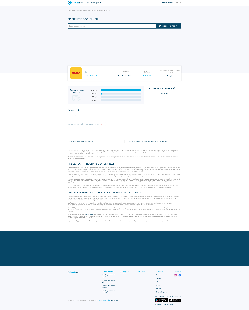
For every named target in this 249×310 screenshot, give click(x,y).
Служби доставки (96, 3)
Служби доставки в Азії (108, 281)
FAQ (157, 282)
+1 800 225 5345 (125, 75)
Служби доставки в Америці (108, 286)
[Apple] (105, 124)
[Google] (102, 124)
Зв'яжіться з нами (101, 300)
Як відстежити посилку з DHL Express (81, 141)
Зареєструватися (73, 124)
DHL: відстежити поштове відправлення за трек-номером (148, 141)
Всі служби (164, 93)
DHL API (158, 288)
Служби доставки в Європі (108, 276)
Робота (158, 278)
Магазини (141, 271)
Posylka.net (89, 214)
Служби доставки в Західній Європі (94, 10)
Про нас (158, 275)
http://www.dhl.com (92, 75)
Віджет (158, 285)
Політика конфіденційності (164, 304)
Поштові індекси (161, 292)
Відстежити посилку (74, 10)
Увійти (178, 3)
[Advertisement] (124, 47)
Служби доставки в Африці (108, 292)
